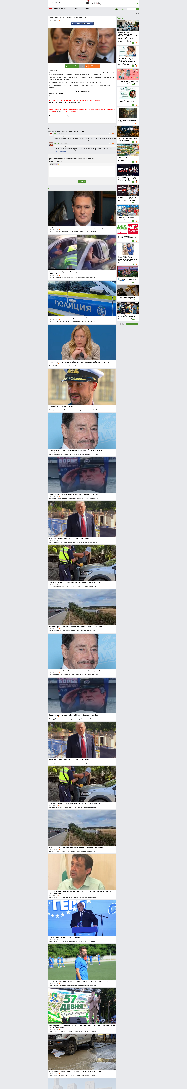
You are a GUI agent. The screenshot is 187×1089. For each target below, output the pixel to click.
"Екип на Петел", (58, 93)
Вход (136, 3)
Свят (82, 8)
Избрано (87, 8)
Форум (132, 324)
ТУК (82, 131)
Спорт (69, 8)
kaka (55, 133)
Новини (50, 8)
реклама (137, 13)
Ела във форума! (122, 9)
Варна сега (57, 8)
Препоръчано (75, 8)
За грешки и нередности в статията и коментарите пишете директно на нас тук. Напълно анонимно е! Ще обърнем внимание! (71, 160)
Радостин (56, 143)
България (63, 8)
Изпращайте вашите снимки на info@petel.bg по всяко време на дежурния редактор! (72, 116)
